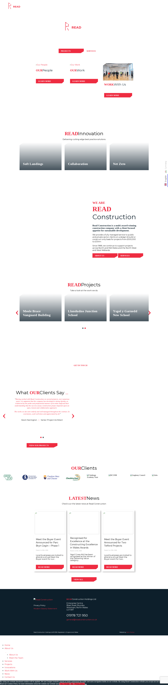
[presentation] (17, 312)
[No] (86, 684)
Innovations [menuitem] (10, 667)
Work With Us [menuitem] (11, 671)
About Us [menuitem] (9, 648)
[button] (82, 328)
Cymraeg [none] (166, 165)
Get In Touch (80, 365)
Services (102, 7)
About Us (99, 256)
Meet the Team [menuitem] (16, 658)
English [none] (166, 178)
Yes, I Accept (64, 684)
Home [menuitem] (7, 645)
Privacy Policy (39, 605)
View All (78, 579)
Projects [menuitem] (8, 664)
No (72, 684)
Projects (118, 7)
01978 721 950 (77, 615)
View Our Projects (39, 445)
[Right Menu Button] (2, 637)
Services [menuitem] (8, 661)
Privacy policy (79, 684)
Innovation (136, 7)
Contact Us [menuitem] (10, 677)
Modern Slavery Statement (45, 608)
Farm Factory (130, 632)
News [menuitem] (7, 674)
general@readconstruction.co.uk (82, 620)
